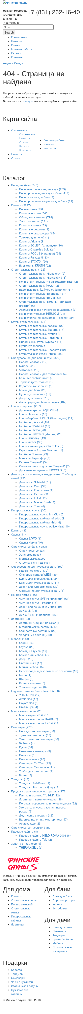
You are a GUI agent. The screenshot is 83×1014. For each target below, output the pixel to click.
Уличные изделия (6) (33, 687)
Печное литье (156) (24, 595)
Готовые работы (54, 140)
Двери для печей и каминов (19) (40, 607)
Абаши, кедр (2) (29, 823)
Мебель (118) (20, 639)
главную (27, 101)
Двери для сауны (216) (34, 398)
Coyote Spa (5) (28, 703)
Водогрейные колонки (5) (36, 386)
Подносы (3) (27, 755)
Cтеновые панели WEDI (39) (38, 574)
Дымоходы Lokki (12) (33, 498)
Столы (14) (26, 643)
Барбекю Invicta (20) (32, 430)
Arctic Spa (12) (28, 699)
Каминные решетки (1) (34, 229)
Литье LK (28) (28, 611)
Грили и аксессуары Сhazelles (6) (41, 446)
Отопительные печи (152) (28, 269)
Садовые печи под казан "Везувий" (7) (44, 466)
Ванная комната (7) (32, 683)
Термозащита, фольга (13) (37, 382)
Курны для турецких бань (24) (39, 578)
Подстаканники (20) (32, 759)
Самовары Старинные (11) (37, 767)
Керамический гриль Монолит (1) (41, 450)
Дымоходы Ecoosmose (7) (36, 490)
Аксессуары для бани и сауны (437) (42, 402)
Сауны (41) (18, 534)
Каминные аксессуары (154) (38, 233)
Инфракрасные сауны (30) (28, 510)
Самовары (59, 931)
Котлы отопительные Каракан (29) (41, 326)
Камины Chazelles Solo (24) (37, 249)
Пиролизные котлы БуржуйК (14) (40, 342)
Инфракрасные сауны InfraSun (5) (41, 514)
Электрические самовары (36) (39, 739)
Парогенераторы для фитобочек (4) (43, 374)
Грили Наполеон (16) (33, 414)
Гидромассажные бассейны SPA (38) (35, 691)
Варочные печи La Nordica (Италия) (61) (46, 289)
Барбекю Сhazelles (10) (34, 426)
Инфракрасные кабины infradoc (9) (42, 518)
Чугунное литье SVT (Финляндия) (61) (44, 599)
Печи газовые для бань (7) (36, 197)
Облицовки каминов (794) (36, 217)
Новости (24, 138)
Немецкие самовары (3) (35, 751)
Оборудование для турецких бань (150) (37, 566)
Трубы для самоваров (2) (36, 771)
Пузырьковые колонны (20, 992)
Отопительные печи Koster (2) (39, 285)
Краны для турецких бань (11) (39, 582)
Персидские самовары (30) (37, 731)
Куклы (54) (26, 747)
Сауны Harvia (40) (31, 542)
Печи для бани (62, 896)
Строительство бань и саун (29, 546)
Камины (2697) (21, 205)
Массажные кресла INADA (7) (38, 719)
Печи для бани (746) (24, 185)
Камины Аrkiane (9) (32, 241)
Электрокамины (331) (33, 221)
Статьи (23, 142)
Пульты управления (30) (35, 394)
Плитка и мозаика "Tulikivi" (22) (39, 795)
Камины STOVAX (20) (33, 261)
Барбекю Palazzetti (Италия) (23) (40, 434)
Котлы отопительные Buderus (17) (41, 330)
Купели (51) (27, 366)
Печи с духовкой (22, 904)
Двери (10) (26, 659)
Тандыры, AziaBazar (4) (34, 783)
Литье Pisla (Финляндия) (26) (38, 615)
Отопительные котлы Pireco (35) (41, 354)
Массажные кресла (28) (27, 711)
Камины (16, 896)
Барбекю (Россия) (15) (34, 422)
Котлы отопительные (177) (28, 322)
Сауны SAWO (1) (30, 538)
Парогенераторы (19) (33, 362)
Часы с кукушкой (22, 982)
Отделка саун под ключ (34, 562)
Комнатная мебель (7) (34, 655)
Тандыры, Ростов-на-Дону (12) (39, 787)
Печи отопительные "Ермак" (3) (40, 297)
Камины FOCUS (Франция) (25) (40, 253)
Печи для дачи (62, 927)
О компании (19, 130)
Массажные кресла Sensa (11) (39, 723)
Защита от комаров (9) (26, 843)
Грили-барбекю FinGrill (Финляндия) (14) (46, 418)
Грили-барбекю (63, 939)
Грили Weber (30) (30, 442)
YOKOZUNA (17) (29, 695)
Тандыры (59, 935)
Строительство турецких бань (30, 827)
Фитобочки (60, 908)
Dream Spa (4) (28, 707)
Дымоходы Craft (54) (32, 486)
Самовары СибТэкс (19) (35, 763)
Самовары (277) (22, 727)
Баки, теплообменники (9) (36, 378)
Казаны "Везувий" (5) (33, 462)
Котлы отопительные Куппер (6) (40, 334)
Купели (57, 904)
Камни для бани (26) (33, 390)
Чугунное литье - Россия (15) (38, 603)
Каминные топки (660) (34, 213)
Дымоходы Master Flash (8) (37, 502)
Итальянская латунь (24, 986)
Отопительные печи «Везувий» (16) (42, 277)
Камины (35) (19, 530)
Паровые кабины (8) (24, 831)
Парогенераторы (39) (33, 570)
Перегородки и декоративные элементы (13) (48, 671)
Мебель (58, 943)
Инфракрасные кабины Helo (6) (40, 522)
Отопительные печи (24, 900)
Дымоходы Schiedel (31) (35, 482)
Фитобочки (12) (29, 370)
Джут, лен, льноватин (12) (36, 815)
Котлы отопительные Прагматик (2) (42, 350)
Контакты (25, 150)
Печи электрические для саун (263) (42, 189)
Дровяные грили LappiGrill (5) (38, 410)
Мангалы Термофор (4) (34, 458)
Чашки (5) (25, 775)
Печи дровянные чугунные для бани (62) (46, 201)
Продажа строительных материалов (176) (38, 791)
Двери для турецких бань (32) (38, 586)
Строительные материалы (62, 949)
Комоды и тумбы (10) (33, 651)
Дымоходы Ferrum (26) (34, 494)
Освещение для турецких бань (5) (41, 590)
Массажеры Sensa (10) (34, 715)
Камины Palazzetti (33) (34, 257)
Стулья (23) (26, 647)
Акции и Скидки (13, 63)
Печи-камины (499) (32, 209)
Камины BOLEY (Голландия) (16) (41, 245)
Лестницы (17, 924)
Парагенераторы (64, 900)
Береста (16, 970)
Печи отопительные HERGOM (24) (42, 314)
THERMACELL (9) (31, 847)
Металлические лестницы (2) (38, 627)
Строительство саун (32, 550)
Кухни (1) (25, 675)
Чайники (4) (27, 743)
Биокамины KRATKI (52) (35, 265)
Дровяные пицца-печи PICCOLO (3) (42, 470)
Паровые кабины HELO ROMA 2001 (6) (45, 835)
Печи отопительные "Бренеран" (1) (42, 293)
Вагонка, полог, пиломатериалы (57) (43, 819)
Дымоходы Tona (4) (32, 506)
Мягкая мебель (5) (31, 667)
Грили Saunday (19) (32, 438)
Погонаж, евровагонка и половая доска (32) (48, 803)
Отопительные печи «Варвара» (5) (42, 273)
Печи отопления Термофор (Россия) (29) (46, 318)
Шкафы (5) (26, 679)
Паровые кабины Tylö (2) (35, 839)
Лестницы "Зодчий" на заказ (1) (39, 623)
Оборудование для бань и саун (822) (35, 358)
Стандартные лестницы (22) (37, 631)
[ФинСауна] (15, 2)
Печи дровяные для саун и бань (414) (44, 193)
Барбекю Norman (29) (33, 454)
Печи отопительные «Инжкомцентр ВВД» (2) (48, 281)
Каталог (24, 146)
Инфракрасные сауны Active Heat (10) (44, 526)
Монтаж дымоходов (32, 558)
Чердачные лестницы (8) (35, 635)
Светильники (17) (30, 663)
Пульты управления (32, 346)
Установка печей (30, 554)
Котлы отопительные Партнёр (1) (41, 338)
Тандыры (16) (20, 779)
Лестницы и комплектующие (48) (41, 799)
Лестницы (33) (20, 619)
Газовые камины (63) (33, 225)
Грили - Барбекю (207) (26, 406)
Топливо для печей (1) (34, 237)
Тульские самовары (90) (35, 735)
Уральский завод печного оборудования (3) (48, 309)
